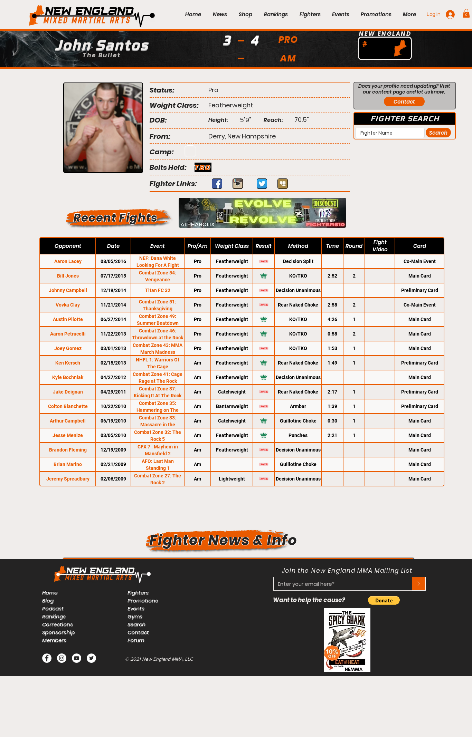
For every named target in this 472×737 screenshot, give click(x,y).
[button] (466, 13)
